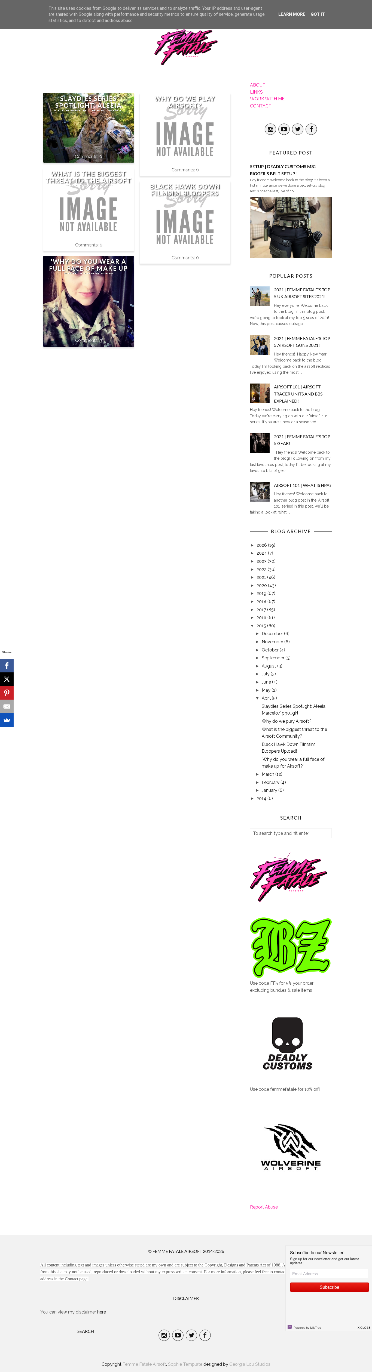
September (273, 657)
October (271, 650)
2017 (262, 609)
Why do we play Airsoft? (185, 102)
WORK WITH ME (267, 98)
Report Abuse (264, 1207)
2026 (262, 545)
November (273, 641)
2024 (262, 553)
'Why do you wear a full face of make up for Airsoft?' (88, 268)
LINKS (256, 92)
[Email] (7, 706)
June (267, 682)
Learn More (291, 14)
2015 (262, 625)
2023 (262, 561)
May (267, 690)
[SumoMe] (7, 720)
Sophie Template (185, 1364)
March (268, 774)
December (273, 633)
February (271, 782)
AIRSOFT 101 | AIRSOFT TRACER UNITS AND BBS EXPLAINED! (298, 393)
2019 (262, 593)
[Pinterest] (7, 693)
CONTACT (261, 106)
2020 (262, 585)
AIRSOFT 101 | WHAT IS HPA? (302, 485)
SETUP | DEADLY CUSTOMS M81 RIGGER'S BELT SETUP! (283, 170)
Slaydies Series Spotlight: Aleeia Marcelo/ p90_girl (88, 105)
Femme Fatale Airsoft (144, 1364)
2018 (262, 601)
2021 (262, 577)
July (266, 673)
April (267, 698)
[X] (7, 679)
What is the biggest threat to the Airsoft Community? (88, 180)
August (269, 666)
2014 (262, 798)
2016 (262, 617)
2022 (262, 569)
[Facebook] (7, 665)
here (101, 1312)
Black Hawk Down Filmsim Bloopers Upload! (185, 193)
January (270, 790)
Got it (318, 14)
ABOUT (258, 85)
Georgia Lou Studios (249, 1364)
